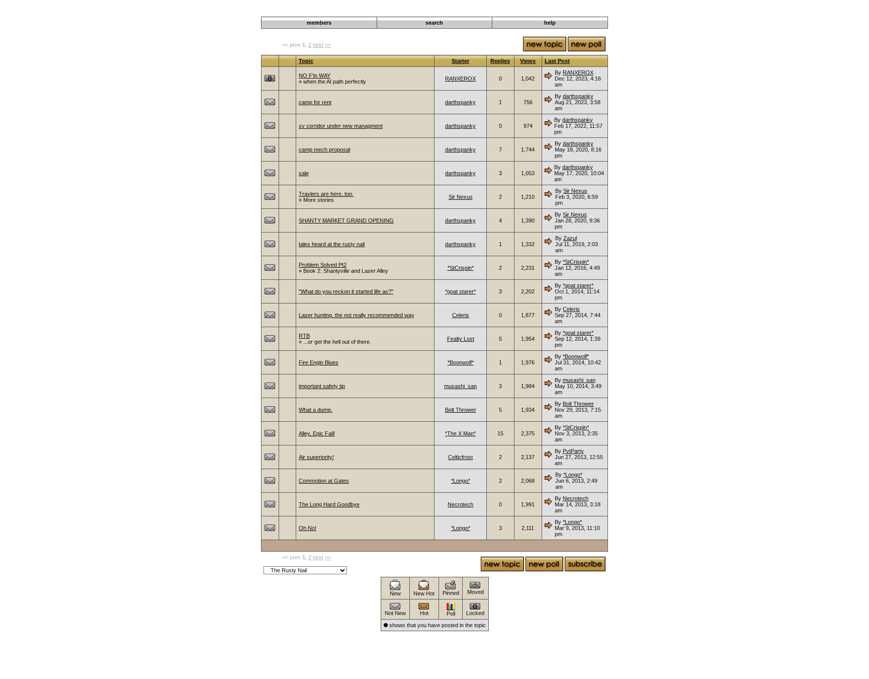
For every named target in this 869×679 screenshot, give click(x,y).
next (318, 45)
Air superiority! (316, 457)
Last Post (557, 61)
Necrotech (460, 504)
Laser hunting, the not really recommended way (356, 315)
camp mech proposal (324, 149)
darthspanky (460, 102)
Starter (460, 61)
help (550, 23)
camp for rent (315, 102)
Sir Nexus (461, 197)
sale (304, 173)
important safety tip (322, 386)
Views (528, 61)
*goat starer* (460, 291)
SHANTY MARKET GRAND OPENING (346, 220)
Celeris (460, 315)
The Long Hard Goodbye (329, 504)
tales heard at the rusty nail (332, 244)
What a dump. (315, 410)
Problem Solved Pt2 (322, 265)
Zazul (570, 238)
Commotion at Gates (324, 481)
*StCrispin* (461, 268)
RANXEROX (460, 79)
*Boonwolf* (461, 362)
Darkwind (517, 11)
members (319, 23)
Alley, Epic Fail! (317, 433)
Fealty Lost (460, 339)
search (434, 23)
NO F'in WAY (314, 75)
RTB (304, 336)
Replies (500, 61)
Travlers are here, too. (326, 194)
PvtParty (573, 451)
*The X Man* (460, 433)
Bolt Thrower (460, 410)
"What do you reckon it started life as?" (346, 291)
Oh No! (307, 528)
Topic (306, 61)
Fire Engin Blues (318, 362)
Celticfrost (460, 457)
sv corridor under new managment (341, 126)
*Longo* (460, 481)
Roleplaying (549, 11)
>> (328, 45)
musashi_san (460, 386)
